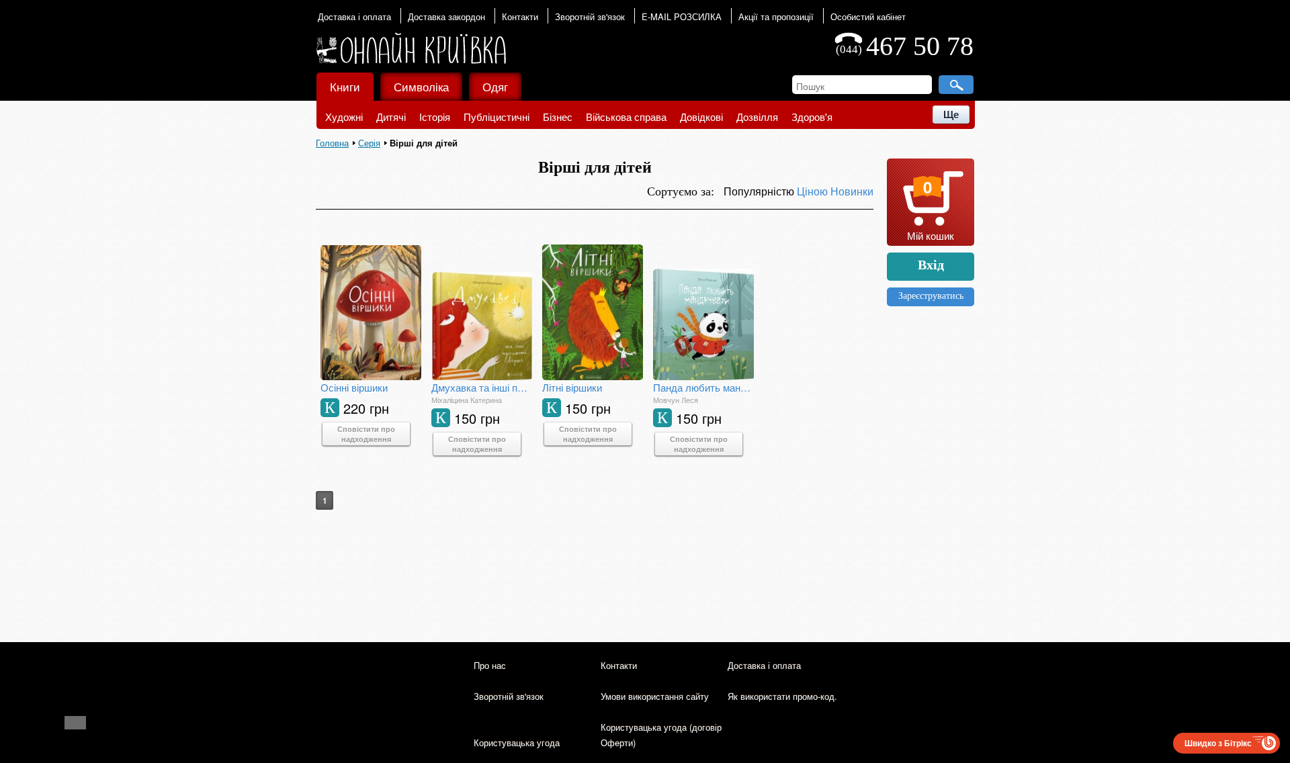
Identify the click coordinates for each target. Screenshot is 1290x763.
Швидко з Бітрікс (1218, 743)
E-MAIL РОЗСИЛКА (682, 16)
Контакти (520, 16)
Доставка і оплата (354, 16)
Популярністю (760, 191)
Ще (951, 114)
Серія (369, 142)
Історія (434, 116)
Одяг (495, 86)
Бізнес (557, 116)
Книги (345, 86)
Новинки (851, 191)
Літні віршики (572, 387)
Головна (332, 142)
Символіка (421, 86)
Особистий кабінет (868, 16)
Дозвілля (757, 116)
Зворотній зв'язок (590, 16)
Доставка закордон (446, 16)
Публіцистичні (496, 116)
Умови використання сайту (655, 696)
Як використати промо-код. (782, 696)
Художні (344, 116)
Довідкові (701, 116)
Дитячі (391, 116)
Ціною (813, 191)
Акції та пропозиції (776, 16)
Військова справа (626, 116)
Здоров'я (811, 116)
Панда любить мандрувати (703, 387)
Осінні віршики (354, 387)
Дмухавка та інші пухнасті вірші (481, 387)
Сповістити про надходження (366, 434)
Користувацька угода (517, 742)
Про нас (490, 665)
